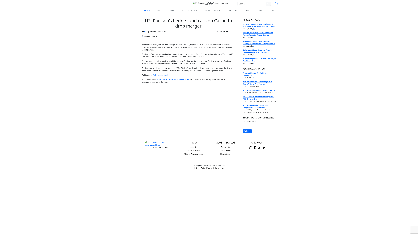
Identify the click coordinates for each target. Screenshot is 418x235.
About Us (193, 147)
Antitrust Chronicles (190, 10)
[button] (276, 4)
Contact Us (225, 147)
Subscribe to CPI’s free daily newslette (172, 79)
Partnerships (225, 150)
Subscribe (163, 147)
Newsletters (225, 154)
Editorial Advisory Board (193, 154)
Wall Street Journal (160, 75)
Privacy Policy (200, 168)
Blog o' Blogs (233, 10)
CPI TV (259, 10)
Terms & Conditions (215, 168)
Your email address (250, 121)
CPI (145, 31)
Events (247, 10)
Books (271, 10)
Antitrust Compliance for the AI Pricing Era (259, 90)
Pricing (147, 10)
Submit (247, 131)
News (159, 10)
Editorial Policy (193, 150)
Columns (171, 10)
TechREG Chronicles (213, 10)
